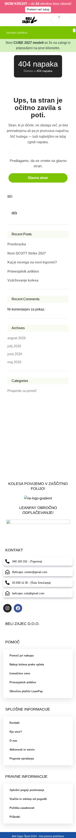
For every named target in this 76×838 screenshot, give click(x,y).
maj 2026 (14, 362)
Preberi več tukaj (38, 9)
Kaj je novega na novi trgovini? (32, 262)
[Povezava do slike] (38, 528)
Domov (28, 71)
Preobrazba (16, 244)
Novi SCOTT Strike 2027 (26, 253)
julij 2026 (14, 346)
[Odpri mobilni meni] (5, 20)
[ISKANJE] (74, 30)
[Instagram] (7, 608)
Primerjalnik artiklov (23, 271)
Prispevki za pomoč (22, 391)
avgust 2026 (16, 338)
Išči (9, 196)
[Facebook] (18, 608)
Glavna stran (38, 178)
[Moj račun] (45, 20)
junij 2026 (14, 354)
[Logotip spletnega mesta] (29, 19)
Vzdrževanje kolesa (22, 280)
